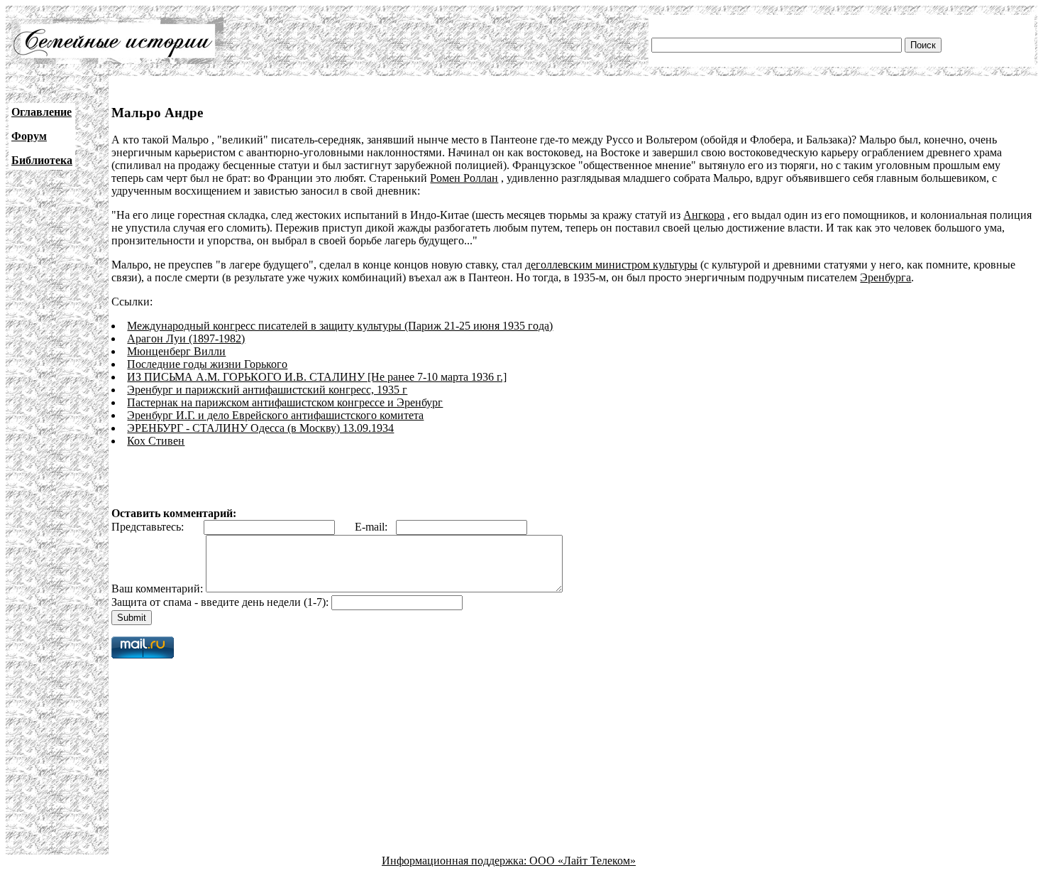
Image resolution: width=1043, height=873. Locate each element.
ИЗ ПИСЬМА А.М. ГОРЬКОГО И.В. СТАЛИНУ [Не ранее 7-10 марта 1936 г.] (317, 377)
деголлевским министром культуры (611, 265)
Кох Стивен (155, 441)
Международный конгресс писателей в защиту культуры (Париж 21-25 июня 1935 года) (340, 326)
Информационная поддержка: (455, 861)
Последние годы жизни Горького (207, 364)
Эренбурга (885, 277)
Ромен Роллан (464, 178)
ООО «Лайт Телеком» (582, 861)
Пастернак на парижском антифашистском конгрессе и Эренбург (285, 402)
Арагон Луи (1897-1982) (186, 338)
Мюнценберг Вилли (176, 351)
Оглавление (41, 112)
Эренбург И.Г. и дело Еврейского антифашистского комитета (275, 415)
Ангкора (703, 215)
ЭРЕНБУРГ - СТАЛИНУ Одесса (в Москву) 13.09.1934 (260, 428)
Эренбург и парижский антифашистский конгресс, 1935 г (267, 390)
